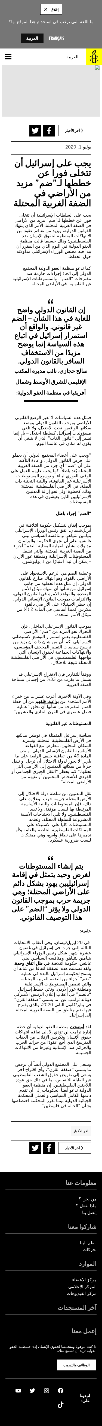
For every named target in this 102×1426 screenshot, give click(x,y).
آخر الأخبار (80, 1131)
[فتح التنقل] (8, 56)
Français (56, 38)
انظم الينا (88, 1242)
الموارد (88, 1263)
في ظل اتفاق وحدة (32, 963)
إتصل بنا (89, 1212)
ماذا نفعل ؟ (86, 1205)
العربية (32, 38)
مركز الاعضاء (84, 1279)
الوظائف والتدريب (76, 1365)
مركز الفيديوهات (82, 1293)
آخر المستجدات (77, 1307)
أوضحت (77, 1026)
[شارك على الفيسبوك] (49, 130)
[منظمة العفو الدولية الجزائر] (94, 56)
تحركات (90, 1249)
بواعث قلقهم (47, 701)
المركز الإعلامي (82, 1286)
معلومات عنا (81, 1182)
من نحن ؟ (88, 1199)
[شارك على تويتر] (35, 130)
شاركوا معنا (82, 1226)
